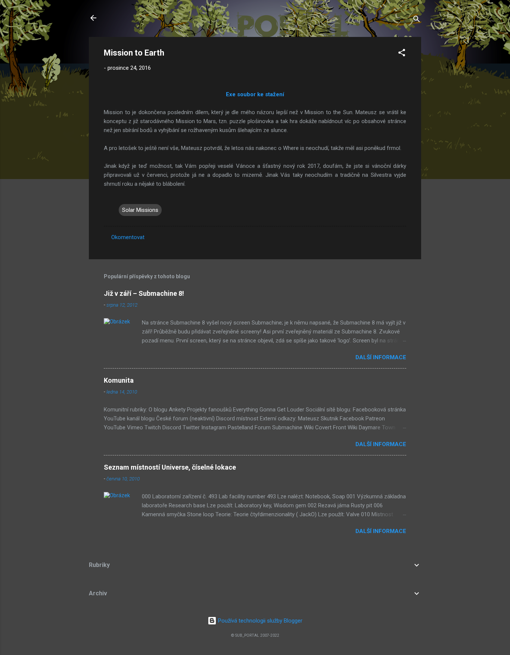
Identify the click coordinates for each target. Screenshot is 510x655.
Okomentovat (127, 237)
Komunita (119, 380)
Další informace (380, 357)
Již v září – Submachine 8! (144, 293)
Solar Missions (140, 210)
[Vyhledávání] (416, 20)
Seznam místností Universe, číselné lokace (170, 467)
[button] (401, 54)
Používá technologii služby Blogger (259, 620)
